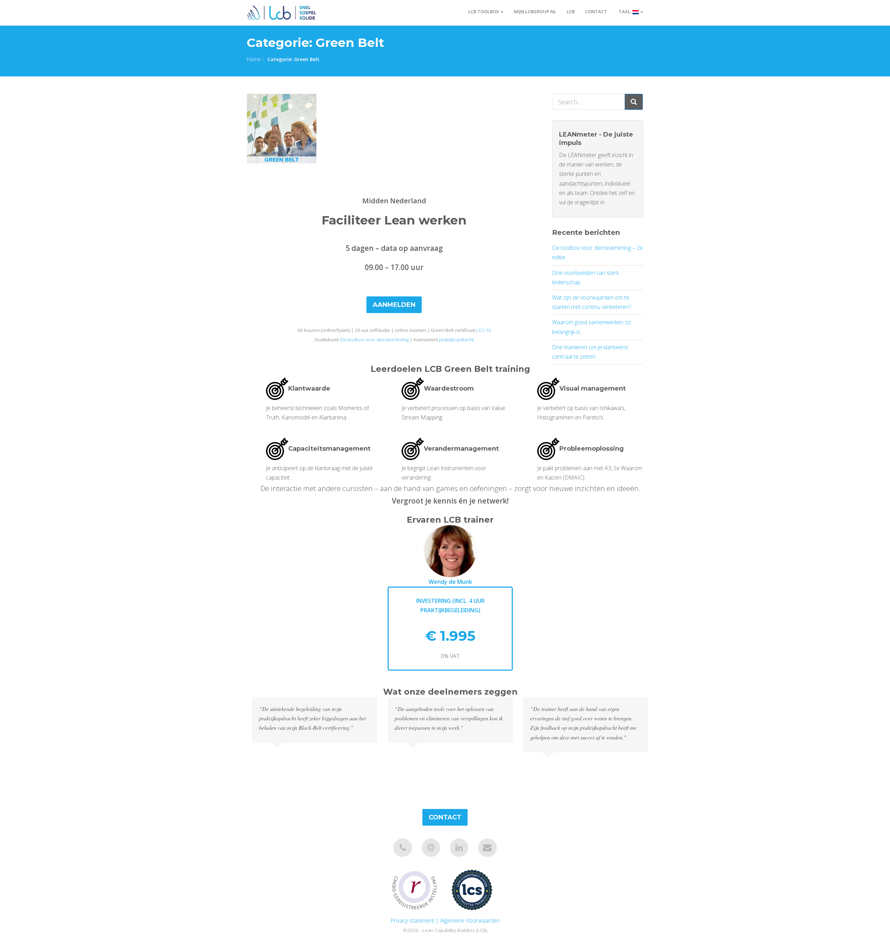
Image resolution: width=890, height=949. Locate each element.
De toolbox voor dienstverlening (374, 339)
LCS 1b (483, 330)
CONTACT (445, 817)
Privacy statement (412, 920)
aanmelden (394, 305)
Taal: (624, 11)
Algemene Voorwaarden (470, 920)
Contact (596, 11)
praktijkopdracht (456, 339)
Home (254, 59)
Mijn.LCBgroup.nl (535, 11)
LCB (571, 11)
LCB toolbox (484, 11)
